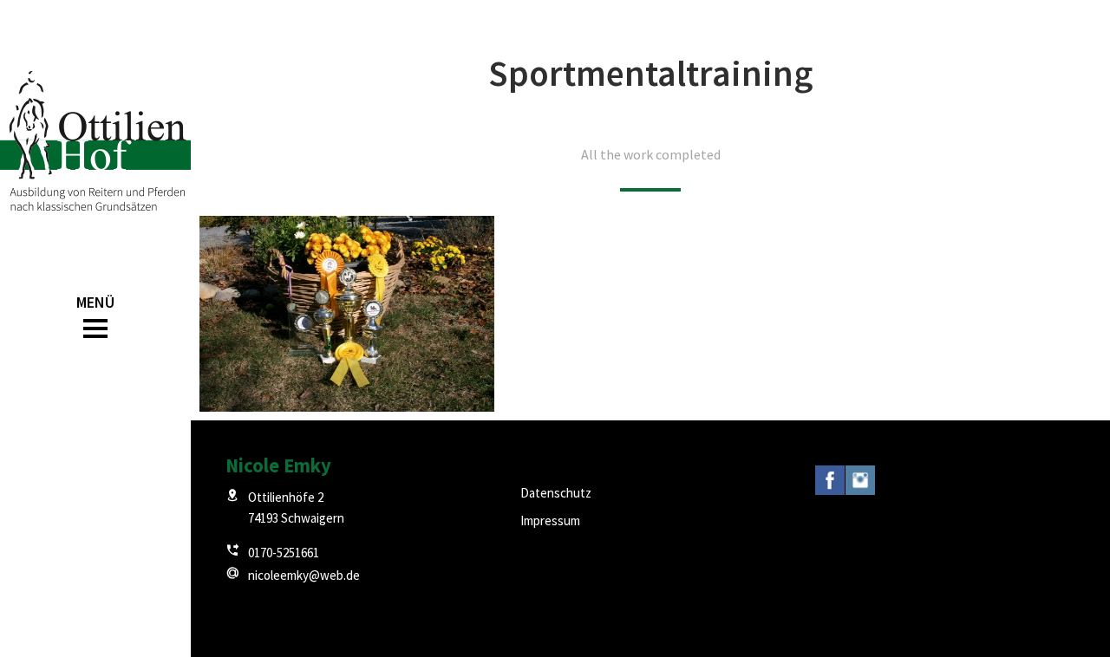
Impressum (550, 520)
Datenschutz (555, 493)
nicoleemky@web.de (304, 575)
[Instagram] (860, 482)
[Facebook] (830, 482)
